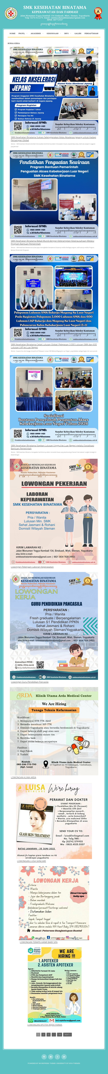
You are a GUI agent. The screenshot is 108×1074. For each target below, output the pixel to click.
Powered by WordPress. (38, 1063)
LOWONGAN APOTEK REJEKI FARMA (44, 1024)
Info (66, 33)
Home (12, 33)
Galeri (77, 33)
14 (60, 1034)
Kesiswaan (52, 33)
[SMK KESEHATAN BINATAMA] (54, 21)
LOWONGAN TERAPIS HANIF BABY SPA (38, 942)
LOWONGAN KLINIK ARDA (23, 777)
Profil (21, 33)
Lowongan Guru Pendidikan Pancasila (29, 681)
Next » (67, 1034)
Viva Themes (74, 1063)
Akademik (36, 33)
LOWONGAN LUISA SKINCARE (31, 861)
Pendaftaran (91, 33)
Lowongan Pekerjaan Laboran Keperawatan (32, 566)
